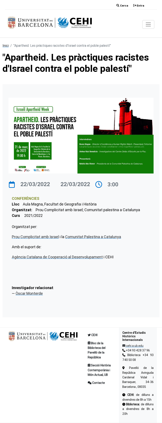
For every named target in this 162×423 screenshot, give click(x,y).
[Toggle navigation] (148, 24)
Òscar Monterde (29, 293)
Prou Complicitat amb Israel (35, 236)
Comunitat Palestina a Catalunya (93, 236)
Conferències (25, 198)
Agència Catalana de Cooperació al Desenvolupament (57, 257)
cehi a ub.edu (134, 346)
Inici (6, 45)
